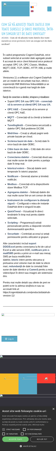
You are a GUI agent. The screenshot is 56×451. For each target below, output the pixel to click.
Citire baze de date (17, 149)
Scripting (12, 222)
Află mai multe (38, 425)
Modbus (12, 184)
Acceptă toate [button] (15, 439)
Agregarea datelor (17, 192)
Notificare (12, 176)
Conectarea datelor (18, 157)
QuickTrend (14, 211)
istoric (14, 260)
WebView (12, 133)
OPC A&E (12, 109)
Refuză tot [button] (42, 439)
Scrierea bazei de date (19, 141)
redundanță (15, 266)
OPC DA (19, 101)
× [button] (53, 409)
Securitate (13, 234)
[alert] (28, 428)
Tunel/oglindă (15, 125)
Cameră (33, 269)
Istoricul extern (15, 168)
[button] (49, 9)
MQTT (10, 117)
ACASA (5, 37)
